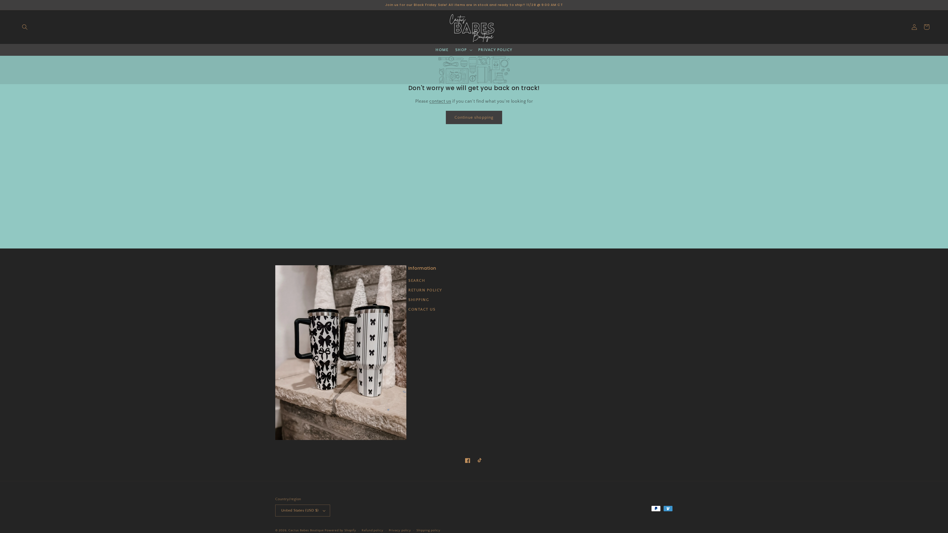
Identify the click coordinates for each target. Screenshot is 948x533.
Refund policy (372, 530)
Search (416, 280)
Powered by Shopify (340, 530)
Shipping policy (428, 530)
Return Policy (425, 290)
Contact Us (421, 309)
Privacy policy (400, 530)
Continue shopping (474, 117)
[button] (25, 27)
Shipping (418, 300)
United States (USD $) (300, 510)
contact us (440, 101)
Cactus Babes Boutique (306, 530)
